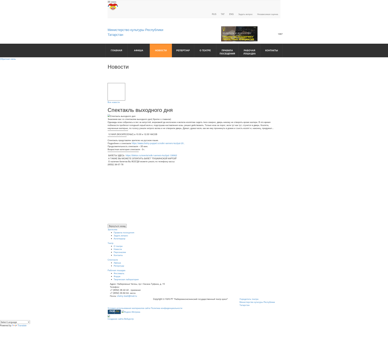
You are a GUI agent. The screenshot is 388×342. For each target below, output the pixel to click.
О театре (118, 246)
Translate (22, 325)
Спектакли (113, 259)
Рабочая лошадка (116, 270)
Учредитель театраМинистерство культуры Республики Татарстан (257, 301)
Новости (118, 249)
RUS (214, 14)
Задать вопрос (245, 14)
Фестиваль (119, 273)
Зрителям (112, 229)
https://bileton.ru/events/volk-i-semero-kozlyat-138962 (151, 155)
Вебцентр (129, 318)
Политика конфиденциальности (166, 307)
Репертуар (119, 265)
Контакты (118, 255)
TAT (223, 14)
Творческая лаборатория (126, 279)
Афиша (117, 262)
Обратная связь (8, 58)
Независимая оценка (267, 14)
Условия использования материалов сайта (129, 307)
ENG (231, 14)
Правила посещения (124, 232)
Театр (110, 242)
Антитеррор (119, 238)
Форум (117, 276)
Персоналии (120, 252)
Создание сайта (116, 318)
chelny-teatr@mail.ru (127, 295)
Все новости (114, 102)
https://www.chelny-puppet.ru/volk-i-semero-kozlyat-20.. (158, 143)
